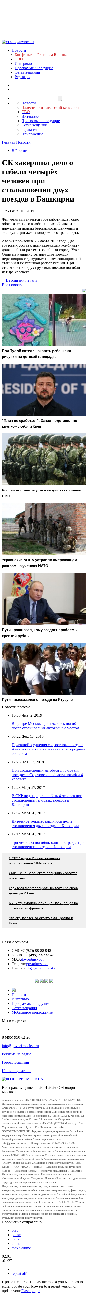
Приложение (32, 134)
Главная (8, 142)
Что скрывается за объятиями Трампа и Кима (41, 920)
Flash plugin (30, 1291)
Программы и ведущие (34, 68)
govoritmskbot (32, 959)
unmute (17, 1243)
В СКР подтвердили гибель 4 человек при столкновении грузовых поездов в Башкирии (47, 800)
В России (19, 151)
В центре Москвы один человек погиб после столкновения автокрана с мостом (45, 726)
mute (15, 1239)
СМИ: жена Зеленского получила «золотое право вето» (43, 875)
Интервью (23, 63)
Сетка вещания (27, 72)
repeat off (19, 1273)
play (15, 1230)
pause (16, 1235)
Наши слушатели (16, 1071)
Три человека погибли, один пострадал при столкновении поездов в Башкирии (48, 844)
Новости (19, 50)
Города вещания (15, 1062)
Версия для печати (21, 280)
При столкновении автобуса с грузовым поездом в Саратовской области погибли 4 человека (47, 774)
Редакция (22, 77)
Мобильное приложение (32, 1012)
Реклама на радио (16, 1054)
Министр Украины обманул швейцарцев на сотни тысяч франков (43, 905)
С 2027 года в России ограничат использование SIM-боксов (34, 860)
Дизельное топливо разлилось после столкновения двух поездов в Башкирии (45, 823)
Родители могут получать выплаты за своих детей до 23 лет (43, 890)
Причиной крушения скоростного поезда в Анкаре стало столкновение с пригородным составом (48, 749)
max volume (21, 1248)
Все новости (12, 285)
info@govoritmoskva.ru (43, 968)
